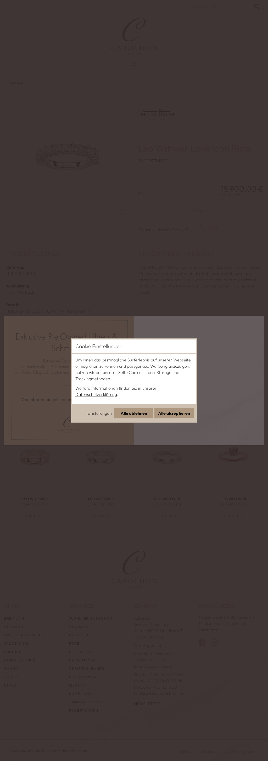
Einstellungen (99, 413)
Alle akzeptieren (174, 413)
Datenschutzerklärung (96, 394)
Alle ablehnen (134, 413)
